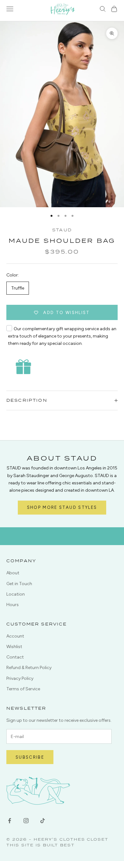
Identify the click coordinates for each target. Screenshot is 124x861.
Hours (12, 604)
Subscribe (30, 757)
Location (15, 594)
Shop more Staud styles (62, 507)
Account (15, 636)
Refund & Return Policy (29, 667)
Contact (15, 657)
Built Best (59, 845)
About (12, 573)
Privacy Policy (19, 678)
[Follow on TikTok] (42, 820)
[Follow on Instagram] (26, 820)
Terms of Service (23, 689)
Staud (62, 230)
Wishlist (14, 646)
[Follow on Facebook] (9, 820)
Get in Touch (19, 583)
